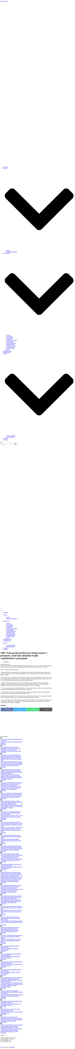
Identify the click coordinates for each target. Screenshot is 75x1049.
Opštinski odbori (7, 351)
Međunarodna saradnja (11, 251)
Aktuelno (6, 438)
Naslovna (6, 167)
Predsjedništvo (9, 337)
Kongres (8, 335)
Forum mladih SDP (10, 435)
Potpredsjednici (10, 341)
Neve (2, 1047)
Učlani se (6, 439)
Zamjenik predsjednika (11, 340)
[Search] (1, 442)
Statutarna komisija (10, 347)
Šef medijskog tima (10, 345)
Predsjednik (9, 339)
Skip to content (4, 1)
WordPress (12, 1047)
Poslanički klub (7, 352)
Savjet (7, 349)
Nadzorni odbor (10, 348)
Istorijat (8, 250)
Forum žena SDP (10, 437)
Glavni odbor (9, 336)
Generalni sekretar (10, 344)
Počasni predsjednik (11, 343)
